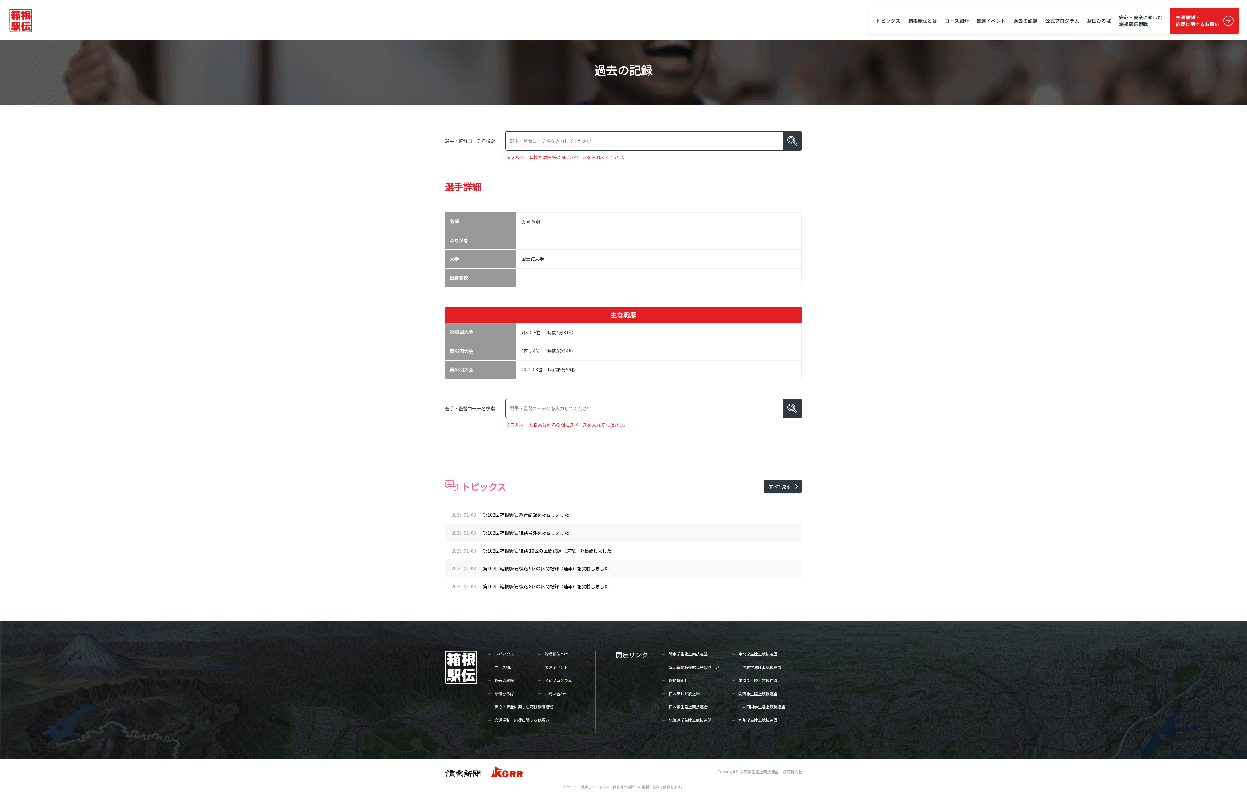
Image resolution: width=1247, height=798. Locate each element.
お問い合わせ (556, 693)
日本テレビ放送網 (684, 693)
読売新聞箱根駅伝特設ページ (694, 667)
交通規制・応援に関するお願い (1197, 20)
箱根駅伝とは (922, 21)
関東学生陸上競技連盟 (688, 653)
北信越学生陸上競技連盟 (759, 667)
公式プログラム (1062, 21)
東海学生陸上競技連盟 (757, 680)
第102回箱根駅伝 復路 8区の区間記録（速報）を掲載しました (546, 586)
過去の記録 (1026, 21)
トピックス (888, 21)
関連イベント (991, 21)
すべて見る (780, 486)
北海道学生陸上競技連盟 (690, 720)
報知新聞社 (678, 680)
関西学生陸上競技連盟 (757, 693)
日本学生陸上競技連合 (688, 706)
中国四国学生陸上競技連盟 (761, 706)
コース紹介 (957, 21)
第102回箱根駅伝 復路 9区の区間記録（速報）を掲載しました (546, 568)
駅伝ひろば (1099, 21)
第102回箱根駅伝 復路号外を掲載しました (526, 533)
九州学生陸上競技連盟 (757, 720)
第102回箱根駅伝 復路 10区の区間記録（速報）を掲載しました (547, 550)
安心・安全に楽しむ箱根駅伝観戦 (1141, 20)
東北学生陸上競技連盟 (757, 653)
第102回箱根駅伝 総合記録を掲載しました (526, 514)
